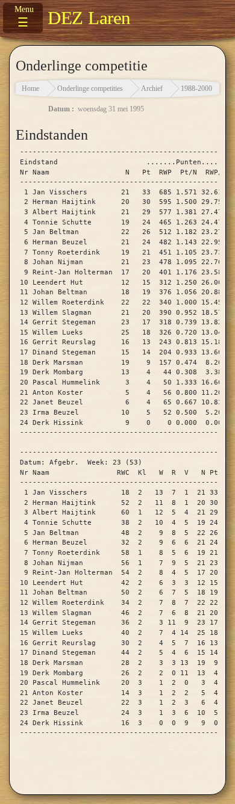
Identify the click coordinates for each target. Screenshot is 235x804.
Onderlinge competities (90, 88)
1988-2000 (196, 88)
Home (30, 88)
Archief (152, 88)
